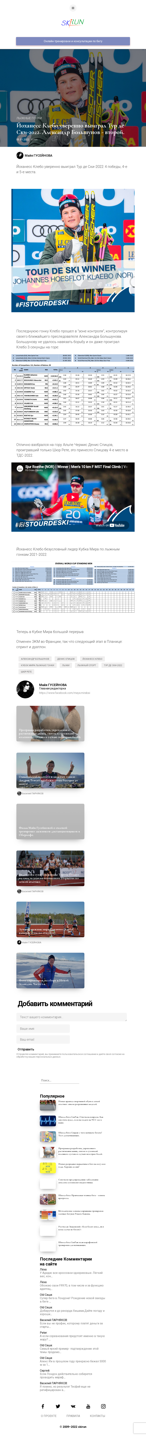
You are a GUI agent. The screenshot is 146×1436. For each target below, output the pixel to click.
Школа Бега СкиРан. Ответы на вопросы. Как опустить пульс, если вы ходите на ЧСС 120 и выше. (80, 1120)
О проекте (48, 1416)
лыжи (65, 665)
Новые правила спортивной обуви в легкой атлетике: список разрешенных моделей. (79, 1103)
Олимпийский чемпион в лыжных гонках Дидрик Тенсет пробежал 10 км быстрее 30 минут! (48, 780)
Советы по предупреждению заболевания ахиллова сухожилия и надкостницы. (78, 1181)
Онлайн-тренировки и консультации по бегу (73, 41)
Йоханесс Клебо (92, 659)
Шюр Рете (26, 671)
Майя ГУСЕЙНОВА (38, 155)
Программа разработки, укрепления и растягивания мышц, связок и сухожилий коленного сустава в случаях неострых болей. (50, 733)
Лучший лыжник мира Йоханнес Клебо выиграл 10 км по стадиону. (46, 931)
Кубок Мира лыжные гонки (37, 665)
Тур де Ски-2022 (113, 665)
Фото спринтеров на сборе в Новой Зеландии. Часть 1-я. (44, 982)
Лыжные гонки (29, 118)
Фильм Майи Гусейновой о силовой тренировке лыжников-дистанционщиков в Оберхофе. (49, 831)
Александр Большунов (35, 659)
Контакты (97, 1416)
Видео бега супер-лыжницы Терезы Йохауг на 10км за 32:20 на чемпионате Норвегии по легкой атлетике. (49, 878)
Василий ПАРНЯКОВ (32, 793)
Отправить (26, 1049)
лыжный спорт (86, 665)
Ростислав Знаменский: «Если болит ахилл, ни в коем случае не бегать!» (81, 1228)
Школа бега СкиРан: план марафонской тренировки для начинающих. (77, 1244)
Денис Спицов (66, 659)
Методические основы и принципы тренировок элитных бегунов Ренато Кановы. (80, 1212)
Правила (73, 1416)
